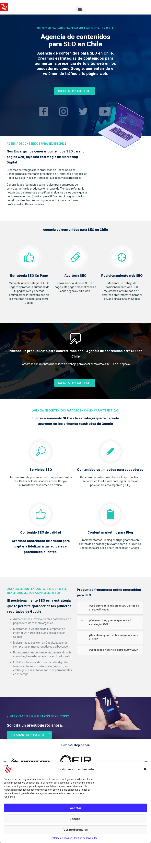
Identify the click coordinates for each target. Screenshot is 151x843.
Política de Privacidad (86, 838)
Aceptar (75, 808)
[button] (145, 769)
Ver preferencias (76, 829)
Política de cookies (62, 838)
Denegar (76, 819)
